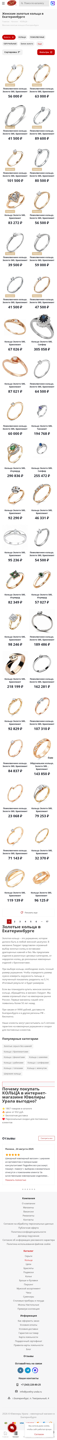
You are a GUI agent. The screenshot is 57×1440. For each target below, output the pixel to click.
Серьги (28, 1256)
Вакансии (28, 1211)
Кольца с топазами (13, 1068)
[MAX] (35, 1370)
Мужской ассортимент (28, 1288)
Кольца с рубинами (13, 1062)
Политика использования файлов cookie (28, 1244)
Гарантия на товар (28, 1332)
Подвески (28, 1272)
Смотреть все (46, 1138)
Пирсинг (28, 1284)
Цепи (28, 1264)
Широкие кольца (12, 1073)
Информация (28, 1315)
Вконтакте (20, 1370)
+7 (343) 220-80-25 (31, 1384)
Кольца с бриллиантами (16, 1051)
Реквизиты (28, 1215)
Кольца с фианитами (14, 1057)
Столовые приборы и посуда (28, 1300)
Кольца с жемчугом (37, 1068)
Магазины (28, 1207)
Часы (28, 1292)
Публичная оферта (28, 1227)
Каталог (28, 1251)
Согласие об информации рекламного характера (28, 1239)
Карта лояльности (28, 1337)
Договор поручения (28, 1235)
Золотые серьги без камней (18, 1046)
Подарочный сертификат (28, 1341)
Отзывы (29, 1356)
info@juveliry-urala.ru (31, 1391)
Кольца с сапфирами (38, 1062)
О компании (28, 1203)
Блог (28, 1349)
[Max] (53, 3)
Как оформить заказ (28, 1320)
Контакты (28, 1219)
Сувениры (28, 1296)
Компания (28, 1198)
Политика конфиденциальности (28, 1231)
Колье (28, 1276)
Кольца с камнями (38, 1057)
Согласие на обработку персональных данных (28, 1223)
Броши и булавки (28, 1280)
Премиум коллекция (28, 1308)
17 (47, 921)
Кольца (28, 1260)
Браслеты (29, 1268)
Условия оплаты (28, 1324)
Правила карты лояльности (28, 1345)
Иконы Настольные (28, 1304)
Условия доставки (28, 1328)
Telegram (28, 1370)
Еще (40, 43)
